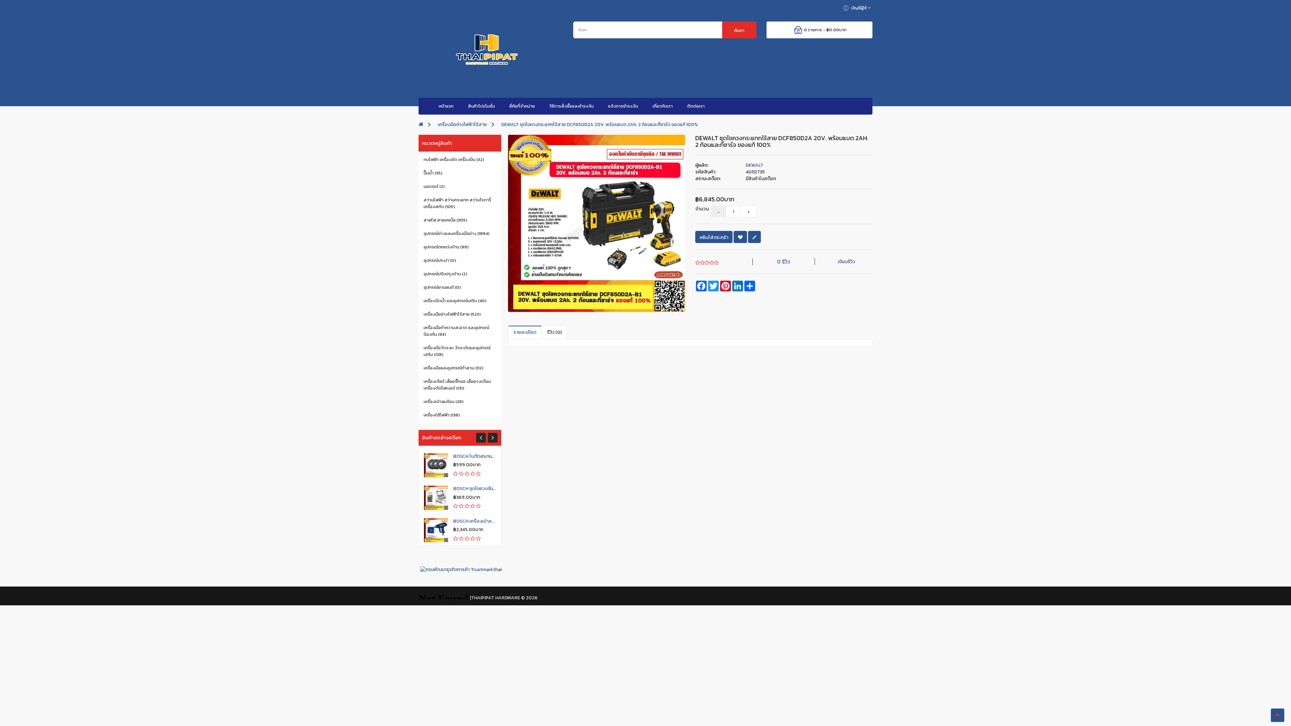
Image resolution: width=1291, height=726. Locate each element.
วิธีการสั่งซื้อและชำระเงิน (571, 106)
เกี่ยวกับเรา (663, 106)
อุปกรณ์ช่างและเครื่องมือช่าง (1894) (457, 233)
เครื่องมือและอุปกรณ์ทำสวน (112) (453, 368)
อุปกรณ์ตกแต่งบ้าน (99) (446, 247)
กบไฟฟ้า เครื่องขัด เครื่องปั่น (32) (454, 159)
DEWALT (754, 165)
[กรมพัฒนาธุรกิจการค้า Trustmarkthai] (460, 569)
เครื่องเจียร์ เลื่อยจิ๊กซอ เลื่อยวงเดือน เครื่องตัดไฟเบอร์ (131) (457, 384)
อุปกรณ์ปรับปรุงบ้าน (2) (445, 274)
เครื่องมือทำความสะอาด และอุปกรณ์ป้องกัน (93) (456, 330)
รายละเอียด (524, 332)
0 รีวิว (783, 261)
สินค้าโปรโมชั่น (481, 106)
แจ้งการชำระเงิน (623, 106)
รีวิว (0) (554, 332)
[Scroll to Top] (1277, 715)
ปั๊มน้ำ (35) (433, 173)
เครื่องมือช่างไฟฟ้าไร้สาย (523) (452, 314)
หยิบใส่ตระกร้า (714, 237)
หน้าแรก (446, 106)
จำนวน (698, 209)
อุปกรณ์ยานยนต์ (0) (442, 287)
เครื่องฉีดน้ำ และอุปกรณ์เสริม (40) (455, 300)
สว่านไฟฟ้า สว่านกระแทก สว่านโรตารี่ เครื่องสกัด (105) (457, 203)
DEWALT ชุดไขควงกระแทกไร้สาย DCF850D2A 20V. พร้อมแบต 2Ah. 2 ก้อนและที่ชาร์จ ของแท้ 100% (599, 124)
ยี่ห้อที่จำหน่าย (522, 106)
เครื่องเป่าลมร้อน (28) (444, 401)
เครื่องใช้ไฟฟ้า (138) (442, 415)
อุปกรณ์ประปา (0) (440, 260)
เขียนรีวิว (846, 261)
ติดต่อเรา (696, 106)
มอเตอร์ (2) (434, 186)
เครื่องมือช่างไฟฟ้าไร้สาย (462, 124)
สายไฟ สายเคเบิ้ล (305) (445, 220)
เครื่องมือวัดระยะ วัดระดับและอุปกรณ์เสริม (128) (457, 351)
